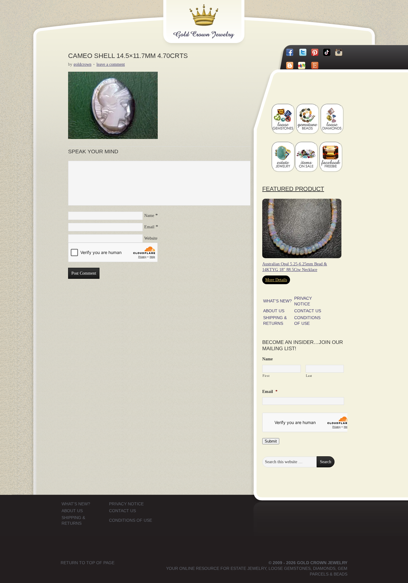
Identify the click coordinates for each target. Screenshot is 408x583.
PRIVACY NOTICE (126, 503)
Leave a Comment (110, 64)
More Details (276, 280)
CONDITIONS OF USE (130, 520)
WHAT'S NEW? (277, 301)
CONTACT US (307, 310)
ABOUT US (273, 310)
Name (149, 215)
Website (150, 238)
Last (309, 375)
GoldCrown (82, 64)
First (266, 375)
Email (149, 227)
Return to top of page (87, 562)
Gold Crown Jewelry (213, 17)
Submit (271, 441)
